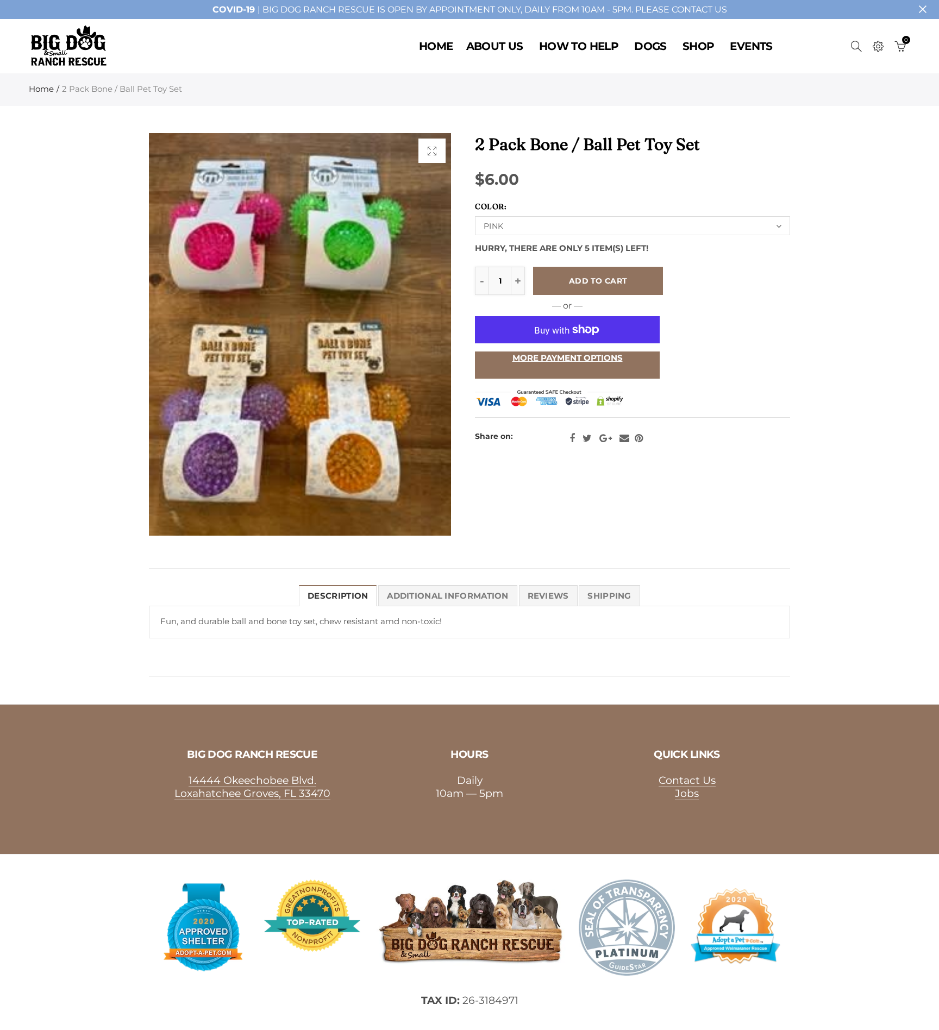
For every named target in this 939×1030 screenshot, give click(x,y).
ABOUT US (494, 46)
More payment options (567, 358)
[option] (300, 334)
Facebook (572, 438)
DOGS (650, 46)
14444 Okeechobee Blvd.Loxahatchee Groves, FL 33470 (252, 787)
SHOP (699, 46)
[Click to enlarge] (432, 151)
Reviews (548, 596)
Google (605, 438)
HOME (436, 46)
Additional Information (447, 596)
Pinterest (639, 438)
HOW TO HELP (578, 46)
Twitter (587, 438)
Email (624, 438)
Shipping (609, 596)
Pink (494, 226)
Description (338, 596)
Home (41, 89)
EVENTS (751, 46)
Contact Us (687, 780)
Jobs (687, 793)
